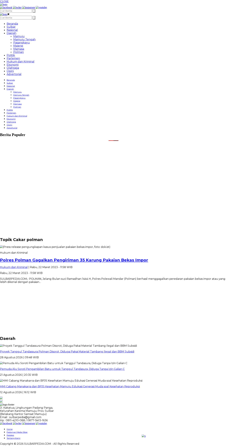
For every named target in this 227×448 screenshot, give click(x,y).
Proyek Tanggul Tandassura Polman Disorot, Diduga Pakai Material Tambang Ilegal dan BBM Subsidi (67, 351)
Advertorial (14, 74)
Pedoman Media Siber (17, 432)
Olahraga (13, 67)
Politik (11, 55)
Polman (18, 52)
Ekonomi (12, 64)
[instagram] (28, 7)
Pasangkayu (21, 42)
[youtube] (41, 7)
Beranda (12, 23)
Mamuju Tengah (24, 39)
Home (9, 429)
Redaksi (10, 435)
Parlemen (13, 58)
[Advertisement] (99, 164)
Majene (18, 45)
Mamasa (18, 48)
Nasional (12, 30)
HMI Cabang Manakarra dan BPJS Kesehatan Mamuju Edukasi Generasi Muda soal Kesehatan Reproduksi (70, 386)
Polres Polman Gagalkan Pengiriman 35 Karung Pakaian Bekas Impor (74, 260)
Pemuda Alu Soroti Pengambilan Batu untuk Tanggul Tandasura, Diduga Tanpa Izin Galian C (62, 369)
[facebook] (6, 7)
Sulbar (11, 26)
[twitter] (17, 7)
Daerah (11, 33)
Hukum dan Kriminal (20, 61)
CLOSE (4, 1)
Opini (10, 71)
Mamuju (19, 36)
